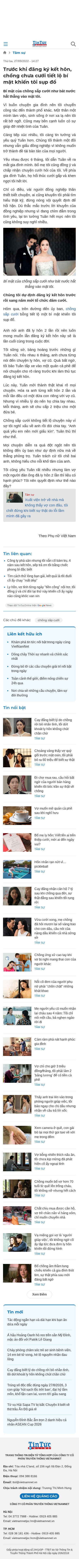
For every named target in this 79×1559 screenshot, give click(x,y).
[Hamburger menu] (5, 44)
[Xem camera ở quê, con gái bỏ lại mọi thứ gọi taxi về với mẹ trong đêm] (17, 1135)
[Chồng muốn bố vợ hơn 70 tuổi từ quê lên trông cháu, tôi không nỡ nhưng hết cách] (17, 1188)
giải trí (56, 666)
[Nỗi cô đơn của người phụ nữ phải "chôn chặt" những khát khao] (17, 989)
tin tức (31, 642)
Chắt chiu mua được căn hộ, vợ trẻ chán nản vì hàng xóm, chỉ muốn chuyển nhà (55, 1213)
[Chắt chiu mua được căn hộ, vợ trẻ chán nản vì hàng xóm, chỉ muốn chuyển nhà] (17, 1215)
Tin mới (15, 1312)
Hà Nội (7, 1511)
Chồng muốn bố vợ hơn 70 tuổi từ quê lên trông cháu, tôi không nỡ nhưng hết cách (55, 1186)
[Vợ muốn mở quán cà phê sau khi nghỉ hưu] (17, 815)
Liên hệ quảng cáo (39, 1496)
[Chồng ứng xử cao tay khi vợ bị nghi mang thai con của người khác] (17, 962)
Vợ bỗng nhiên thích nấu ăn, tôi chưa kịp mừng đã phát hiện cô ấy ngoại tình (54, 1159)
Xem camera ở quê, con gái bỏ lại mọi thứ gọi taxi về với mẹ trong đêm (54, 1132)
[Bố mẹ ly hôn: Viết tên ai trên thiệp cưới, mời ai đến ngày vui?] (17, 842)
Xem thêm (39, 1294)
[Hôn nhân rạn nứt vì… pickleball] (17, 869)
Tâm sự (19, 53)
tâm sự (62, 690)
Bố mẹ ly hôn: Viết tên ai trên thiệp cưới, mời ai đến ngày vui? (55, 840)
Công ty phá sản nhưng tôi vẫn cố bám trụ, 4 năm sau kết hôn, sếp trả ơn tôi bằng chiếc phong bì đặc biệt (39, 565)
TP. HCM (9, 1528)
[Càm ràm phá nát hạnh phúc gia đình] (17, 1046)
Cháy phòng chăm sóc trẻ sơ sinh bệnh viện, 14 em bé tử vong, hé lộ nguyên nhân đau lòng (39, 1354)
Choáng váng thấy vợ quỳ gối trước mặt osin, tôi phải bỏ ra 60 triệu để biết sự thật (54, 755)
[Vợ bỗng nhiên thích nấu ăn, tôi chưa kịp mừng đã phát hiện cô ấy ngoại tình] (17, 1162)
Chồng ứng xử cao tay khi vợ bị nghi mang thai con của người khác (55, 959)
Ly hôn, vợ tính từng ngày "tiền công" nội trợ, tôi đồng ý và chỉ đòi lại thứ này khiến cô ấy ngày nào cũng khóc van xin (41, 591)
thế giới (32, 678)
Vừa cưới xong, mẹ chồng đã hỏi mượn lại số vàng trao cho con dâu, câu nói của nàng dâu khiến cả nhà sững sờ (55, 928)
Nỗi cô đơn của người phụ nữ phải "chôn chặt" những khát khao (53, 986)
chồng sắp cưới (49, 620)
